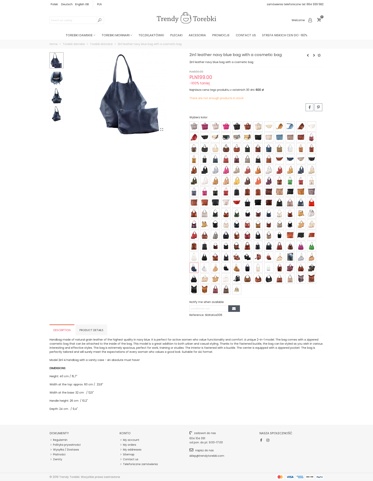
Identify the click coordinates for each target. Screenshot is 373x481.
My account (131, 440)
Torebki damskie (79, 35)
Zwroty (57, 459)
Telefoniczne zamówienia (140, 464)
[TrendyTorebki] (186, 18)
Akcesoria (197, 35)
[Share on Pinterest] (318, 107)
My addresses (132, 450)
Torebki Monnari (116, 35)
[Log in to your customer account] (310, 20)
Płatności (59, 454)
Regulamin (60, 440)
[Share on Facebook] (309, 107)
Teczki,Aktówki (151, 35)
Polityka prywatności (67, 445)
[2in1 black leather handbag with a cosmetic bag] (308, 55)
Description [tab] (62, 330)
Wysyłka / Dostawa (66, 450)
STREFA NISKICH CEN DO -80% (284, 35)
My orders (129, 445)
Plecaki (176, 35)
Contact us (246, 35)
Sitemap (128, 454)
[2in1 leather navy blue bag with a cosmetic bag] (162, 129)
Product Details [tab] (91, 330)
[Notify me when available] (234, 308)
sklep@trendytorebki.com (206, 456)
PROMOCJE (221, 35)
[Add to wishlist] (319, 55)
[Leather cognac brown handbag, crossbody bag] (314, 55)
